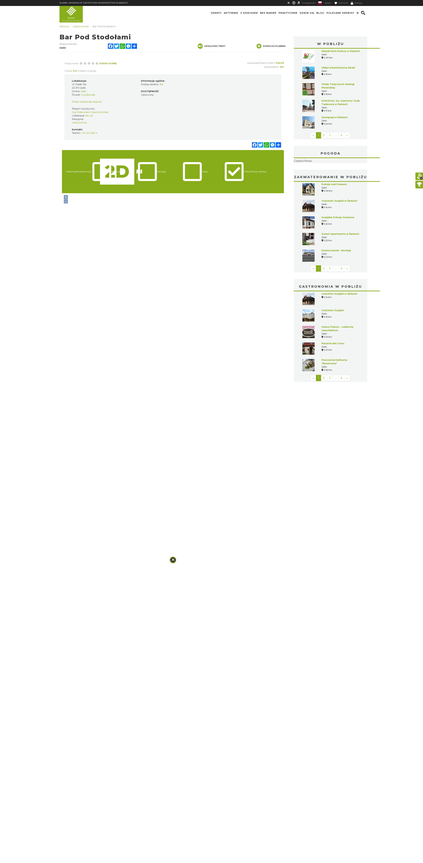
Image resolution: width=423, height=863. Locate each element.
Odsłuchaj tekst (214, 46)
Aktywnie (231, 13)
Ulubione (343, 3)
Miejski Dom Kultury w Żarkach (341, 51)
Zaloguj (358, 3)
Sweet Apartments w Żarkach (340, 254)
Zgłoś (280, 63)
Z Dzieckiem (249, 13)
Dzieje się (307, 13)
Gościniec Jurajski (333, 331)
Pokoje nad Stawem (334, 205)
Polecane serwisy (340, 13)
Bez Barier (268, 13)
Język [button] (327, 3)
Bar (161, 84)
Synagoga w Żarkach (335, 117)
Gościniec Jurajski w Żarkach (339, 221)
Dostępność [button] (308, 3)
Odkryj (216, 13)
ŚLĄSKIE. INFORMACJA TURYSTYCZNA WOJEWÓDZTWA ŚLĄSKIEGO (93, 2)
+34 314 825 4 (89, 133)
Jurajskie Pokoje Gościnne (338, 238)
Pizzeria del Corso (333, 364)
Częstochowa (330, 171)
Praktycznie (288, 13)
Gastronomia (79, 122)
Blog (320, 13)
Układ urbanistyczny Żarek (338, 67)
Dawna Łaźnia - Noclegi (336, 271)
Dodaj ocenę (108, 63)
